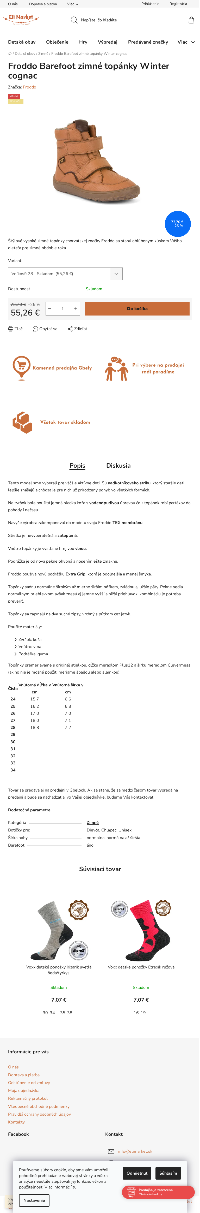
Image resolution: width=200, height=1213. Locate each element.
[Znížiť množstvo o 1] (50, 308)
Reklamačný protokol (28, 1098)
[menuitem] (22, 42)
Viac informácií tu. (59, 1187)
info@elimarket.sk (135, 1151)
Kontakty (16, 1122)
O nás (13, 4)
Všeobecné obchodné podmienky (39, 1106)
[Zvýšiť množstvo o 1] (76, 308)
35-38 (66, 1013)
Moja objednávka (23, 1090)
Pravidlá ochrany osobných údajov (39, 1114)
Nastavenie (32, 1200)
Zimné (93, 822)
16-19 (140, 1013)
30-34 (49, 1013)
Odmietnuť (135, 1173)
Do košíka (137, 309)
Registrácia (178, 3)
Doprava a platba (43, 4)
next (188, 961)
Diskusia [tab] (118, 465)
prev (12, 961)
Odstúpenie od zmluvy (29, 1083)
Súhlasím (166, 1173)
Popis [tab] (77, 465)
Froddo (29, 87)
